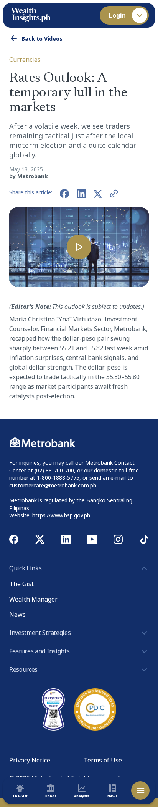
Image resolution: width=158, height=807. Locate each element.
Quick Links (25, 568)
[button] (79, 247)
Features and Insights (39, 651)
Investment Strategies (40, 632)
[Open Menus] (140, 790)
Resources (23, 669)
